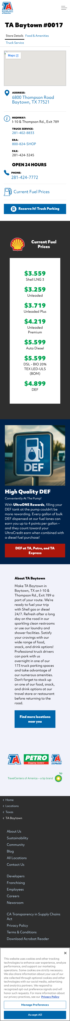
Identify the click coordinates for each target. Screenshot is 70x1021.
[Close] (65, 953)
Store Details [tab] (14, 36)
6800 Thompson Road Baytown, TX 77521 (33, 100)
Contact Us (15, 864)
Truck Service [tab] (15, 43)
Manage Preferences (35, 1005)
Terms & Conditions (22, 932)
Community (16, 844)
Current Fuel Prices (32, 192)
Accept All (35, 1015)
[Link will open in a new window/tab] (35, 777)
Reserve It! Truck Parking (38, 208)
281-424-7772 (24, 177)
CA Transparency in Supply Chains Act (33, 916)
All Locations (17, 858)
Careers (13, 896)
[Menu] (64, 8)
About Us (14, 831)
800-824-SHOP (24, 144)
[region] (35, 984)
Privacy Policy (17, 925)
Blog (10, 851)
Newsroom (15, 902)
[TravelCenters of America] (7, 8)
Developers (15, 876)
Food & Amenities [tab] (37, 36)
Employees (15, 889)
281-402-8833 (23, 132)
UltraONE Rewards (28, 504)
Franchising (16, 882)
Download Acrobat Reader (28, 938)
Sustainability (17, 838)
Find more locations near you (35, 719)
